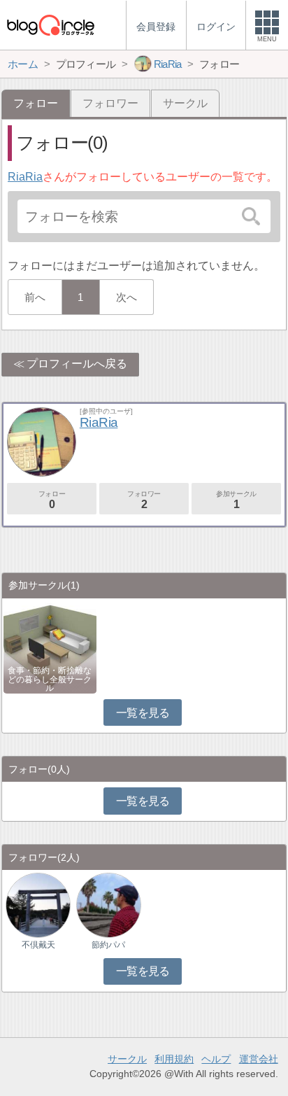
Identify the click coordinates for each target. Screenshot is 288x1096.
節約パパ (108, 945)
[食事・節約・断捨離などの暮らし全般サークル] (50, 645)
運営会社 (258, 1059)
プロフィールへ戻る (77, 364)
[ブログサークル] (50, 25)
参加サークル (236, 500)
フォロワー (110, 103)
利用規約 (174, 1059)
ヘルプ (216, 1059)
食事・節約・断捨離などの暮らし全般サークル (50, 678)
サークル (185, 103)
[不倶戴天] (38, 904)
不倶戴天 (38, 945)
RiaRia (25, 177)
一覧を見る (143, 713)
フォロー (51, 500)
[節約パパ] (108, 904)
